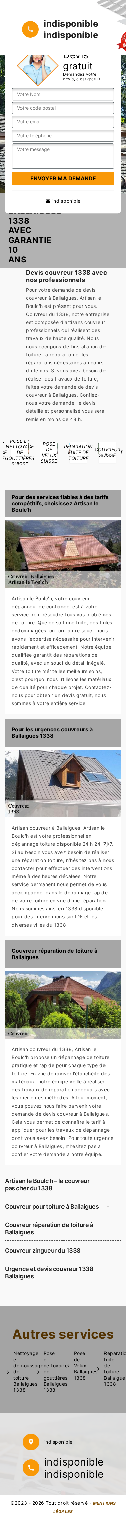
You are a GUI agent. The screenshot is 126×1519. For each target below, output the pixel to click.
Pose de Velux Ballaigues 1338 (82, 1365)
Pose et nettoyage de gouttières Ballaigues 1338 (52, 1371)
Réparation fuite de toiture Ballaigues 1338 (112, 1368)
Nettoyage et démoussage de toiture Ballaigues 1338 (22, 1371)
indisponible (71, 24)
